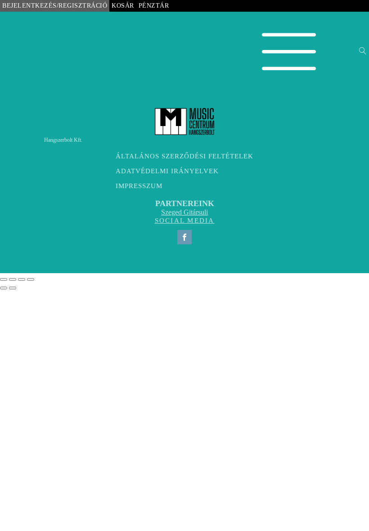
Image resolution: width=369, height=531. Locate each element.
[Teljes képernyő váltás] (12, 279)
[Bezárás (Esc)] (30, 279)
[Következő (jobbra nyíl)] (12, 288)
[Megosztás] (21, 279)
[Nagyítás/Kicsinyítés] (3, 279)
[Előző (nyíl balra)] (3, 288)
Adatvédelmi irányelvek (167, 171)
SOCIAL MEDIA (185, 220)
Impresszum (139, 185)
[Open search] (362, 51)
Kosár (123, 5)
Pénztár (154, 5)
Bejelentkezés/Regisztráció (54, 5)
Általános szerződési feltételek (184, 156)
